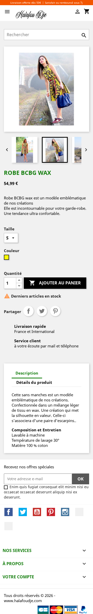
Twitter (23, 512)
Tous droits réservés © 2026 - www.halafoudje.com (29, 598)
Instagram (65, 512)
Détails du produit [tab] (34, 382)
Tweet (42, 311)
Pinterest (55, 311)
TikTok (8, 526)
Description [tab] (27, 373)
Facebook (8, 512)
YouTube (37, 512)
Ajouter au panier (55, 283)
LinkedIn (79, 512)
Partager (28, 311)
